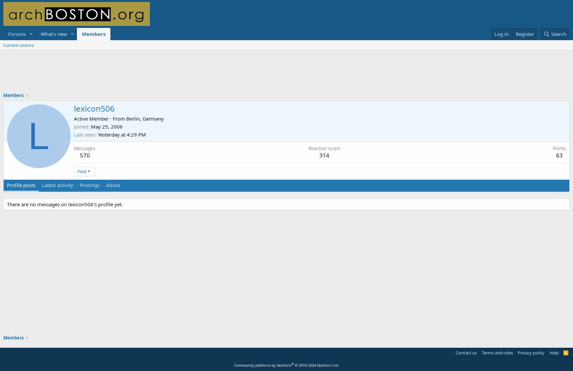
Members (93, 34)
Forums (17, 34)
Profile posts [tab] (21, 185)
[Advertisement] (286, 76)
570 (85, 155)
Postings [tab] (89, 185)
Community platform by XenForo (286, 365)
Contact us (466, 353)
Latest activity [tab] (57, 185)
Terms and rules (497, 353)
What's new (54, 34)
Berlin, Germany (145, 118)
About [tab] (113, 185)
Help (554, 353)
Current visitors (18, 45)
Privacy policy (531, 353)
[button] (31, 34)
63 (559, 155)
